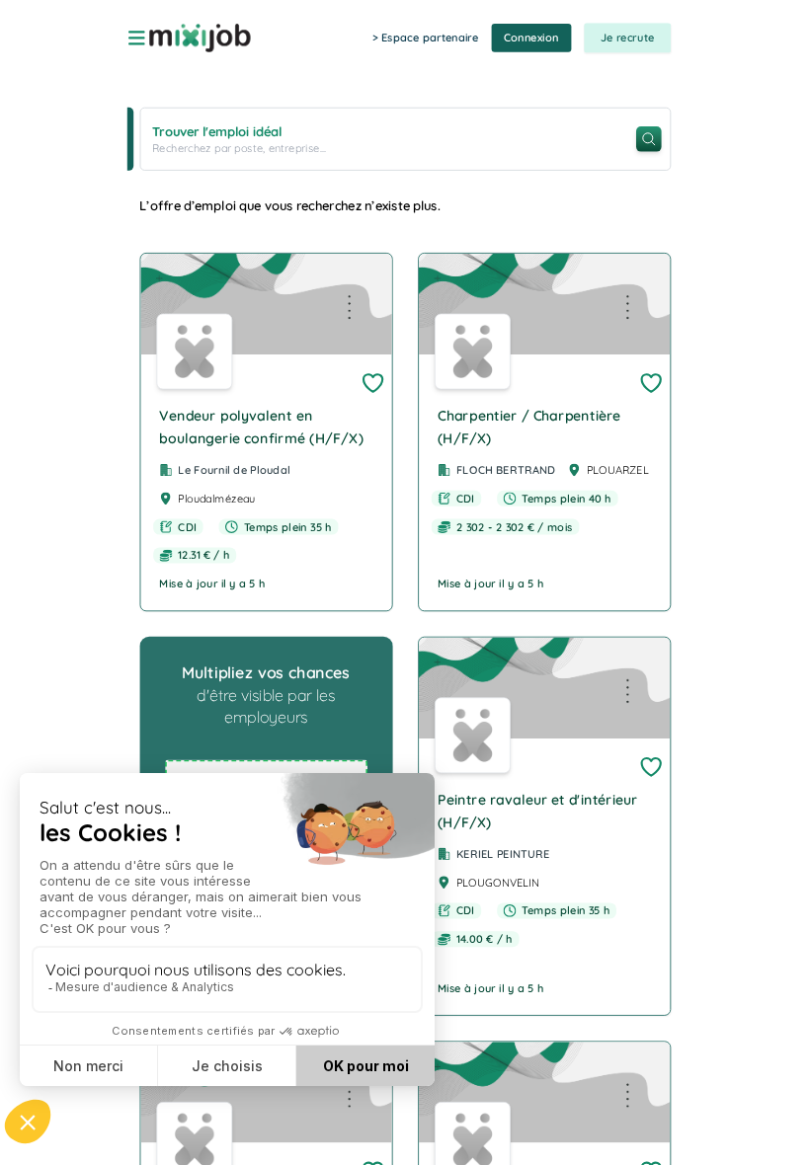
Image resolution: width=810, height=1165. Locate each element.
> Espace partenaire (425, 37)
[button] (265, 432)
